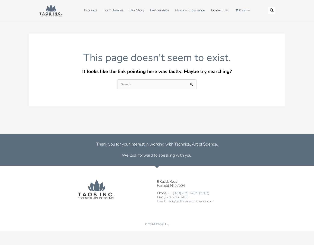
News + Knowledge (190, 10)
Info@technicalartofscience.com (190, 201)
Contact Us (219, 10)
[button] (271, 10)
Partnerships (159, 10)
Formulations (113, 10)
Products (91, 10)
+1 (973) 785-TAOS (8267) (188, 193)
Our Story (136, 10)
